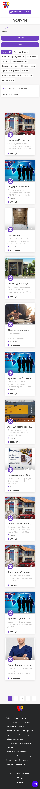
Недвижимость (20, 718)
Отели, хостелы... (13, 722)
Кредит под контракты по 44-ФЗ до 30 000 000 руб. (20, 618)
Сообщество (21, 764)
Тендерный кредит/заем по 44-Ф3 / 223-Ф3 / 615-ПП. (20, 187)
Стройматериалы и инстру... (17, 752)
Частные (12, 88)
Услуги (5, 52)
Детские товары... (13, 731)
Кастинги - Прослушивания (13, 57)
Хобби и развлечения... (14, 739)
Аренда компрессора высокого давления (20, 427)
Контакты (20, 783)
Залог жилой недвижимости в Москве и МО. (20, 572)
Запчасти (5, 61)
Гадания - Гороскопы (10, 66)
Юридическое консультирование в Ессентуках (20, 330)
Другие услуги (8, 80)
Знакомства (23, 760)
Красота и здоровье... (27, 735)
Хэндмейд (10, 756)
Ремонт (25, 71)
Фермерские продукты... (26, 756)
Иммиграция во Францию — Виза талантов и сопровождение (20, 475)
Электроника (28, 731)
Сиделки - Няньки (21, 52)
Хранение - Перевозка (10, 71)
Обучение (10, 764)
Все (4, 88)
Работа (8, 718)
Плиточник (13, 235)
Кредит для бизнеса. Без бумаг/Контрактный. (20, 378)
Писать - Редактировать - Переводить (17, 75)
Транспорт (26, 722)
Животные (10, 747)
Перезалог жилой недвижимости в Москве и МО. (20, 523)
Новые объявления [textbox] (10, 94)
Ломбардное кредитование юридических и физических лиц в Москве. (20, 283)
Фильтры (20, 38)
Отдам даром (11, 760)
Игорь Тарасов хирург (19, 665)
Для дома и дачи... (27, 743)
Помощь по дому (28, 66)
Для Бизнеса (11, 726)
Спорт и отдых (11, 743)
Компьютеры (32, 57)
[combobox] (13, 94)
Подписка (20, 44)
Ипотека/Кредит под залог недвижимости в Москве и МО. (20, 140)
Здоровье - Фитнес (19, 61)
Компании (23, 88)
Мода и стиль (11, 735)
